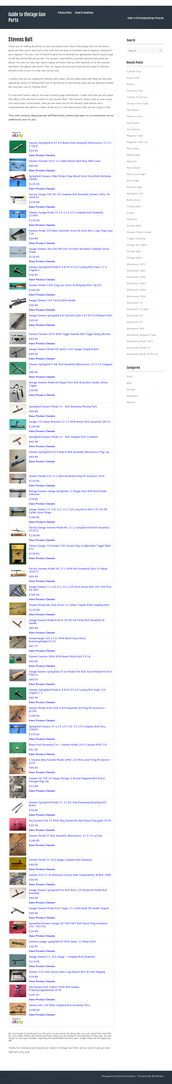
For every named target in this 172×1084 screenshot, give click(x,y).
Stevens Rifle (134, 225)
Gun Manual (133, 110)
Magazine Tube (135, 135)
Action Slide (133, 77)
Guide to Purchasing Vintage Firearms (145, 18)
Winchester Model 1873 (140, 341)
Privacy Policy (65, 12)
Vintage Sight (134, 251)
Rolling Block (134, 200)
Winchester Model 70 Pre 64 (142, 354)
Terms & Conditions (84, 12)
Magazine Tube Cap (137, 142)
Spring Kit (132, 219)
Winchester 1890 (136, 283)
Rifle (129, 383)
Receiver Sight (134, 187)
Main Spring (133, 148)
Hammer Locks (134, 116)
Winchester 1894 (136, 289)
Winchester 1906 (136, 296)
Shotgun (131, 389)
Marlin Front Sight (136, 174)
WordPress (158, 1076)
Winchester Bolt (135, 328)
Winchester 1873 (136, 264)
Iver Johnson (133, 129)
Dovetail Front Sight (137, 103)
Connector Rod (135, 90)
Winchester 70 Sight (138, 309)
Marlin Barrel (133, 167)
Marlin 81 (132, 161)
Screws (131, 212)
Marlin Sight (133, 180)
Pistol (130, 376)
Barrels (130, 84)
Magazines (132, 396)
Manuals (131, 402)
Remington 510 (135, 193)
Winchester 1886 (136, 277)
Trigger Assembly (136, 238)
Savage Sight (134, 206)
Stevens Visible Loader (139, 232)
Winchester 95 (135, 322)
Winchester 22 (135, 302)
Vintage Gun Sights (137, 245)
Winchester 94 (135, 315)
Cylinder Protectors (137, 97)
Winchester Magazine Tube (141, 335)
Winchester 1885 (136, 270)
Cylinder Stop (134, 71)
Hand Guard (133, 123)
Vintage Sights (134, 257)
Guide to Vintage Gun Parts (27, 17)
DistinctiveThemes (126, 1076)
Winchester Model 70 (138, 347)
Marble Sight (133, 155)
